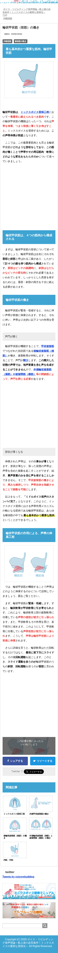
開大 (25, 360)
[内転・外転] (14, 850)
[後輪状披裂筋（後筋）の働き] (14, 826)
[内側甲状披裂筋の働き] (40, 803)
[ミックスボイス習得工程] (14, 804)
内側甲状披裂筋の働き (39, 814)
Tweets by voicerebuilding (18, 876)
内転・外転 (8, 860)
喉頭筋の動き (20, 41)
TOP (27, 12)
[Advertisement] (29, 195)
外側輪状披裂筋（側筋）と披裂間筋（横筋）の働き (41, 837)
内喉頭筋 (7, 41)
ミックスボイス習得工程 (35, 112)
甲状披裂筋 (47, 346)
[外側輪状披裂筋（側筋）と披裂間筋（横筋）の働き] (40, 825)
